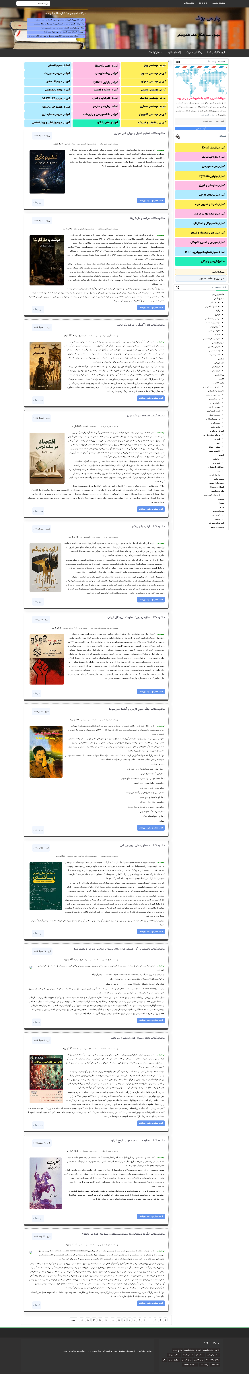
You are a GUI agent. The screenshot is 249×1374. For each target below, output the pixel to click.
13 (100, 1320)
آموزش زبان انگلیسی (192, 1350)
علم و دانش (219, 298)
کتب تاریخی (219, 363)
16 (82, 1320)
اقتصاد (217, 334)
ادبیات (221, 455)
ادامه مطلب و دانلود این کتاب (151, 201)
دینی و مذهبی (218, 479)
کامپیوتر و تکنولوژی (216, 391)
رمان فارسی (186, 1360)
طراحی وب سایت (212, 395)
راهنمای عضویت (194, 52)
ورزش (221, 507)
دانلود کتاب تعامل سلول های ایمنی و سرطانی (138, 1038)
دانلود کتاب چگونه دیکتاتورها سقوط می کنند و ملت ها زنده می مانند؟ (123, 1234)
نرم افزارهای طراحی (211, 435)
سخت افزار (215, 423)
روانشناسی (219, 375)
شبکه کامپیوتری (213, 411)
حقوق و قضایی (214, 346)
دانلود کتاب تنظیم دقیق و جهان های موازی (139, 133)
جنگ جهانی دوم (213, 1355)
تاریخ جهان (216, 371)
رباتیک (217, 310)
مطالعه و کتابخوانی (212, 306)
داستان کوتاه (188, 1355)
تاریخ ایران (216, 367)
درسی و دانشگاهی (212, 318)
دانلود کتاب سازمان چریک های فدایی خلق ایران (136, 617)
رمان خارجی (198, 1360)
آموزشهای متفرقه (216, 523)
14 (94, 1320)
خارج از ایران (214, 475)
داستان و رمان (218, 294)
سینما (221, 503)
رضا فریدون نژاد (174, 1355)
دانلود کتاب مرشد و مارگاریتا (147, 218)
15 (88, 1320)
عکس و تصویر (214, 451)
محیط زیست (218, 511)
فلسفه (221, 379)
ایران (218, 471)
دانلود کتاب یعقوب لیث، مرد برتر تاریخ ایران (138, 1140)
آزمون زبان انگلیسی (211, 1350)
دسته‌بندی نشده (217, 527)
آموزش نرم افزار (217, 431)
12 (106, 1320)
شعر (164, 1360)
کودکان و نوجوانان (216, 487)
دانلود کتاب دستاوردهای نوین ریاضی (142, 845)
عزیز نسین (215, 1365)
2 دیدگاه (36, 693)
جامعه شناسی (214, 350)
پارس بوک (204, 1365)
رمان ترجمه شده (212, 1360)
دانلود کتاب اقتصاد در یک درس (145, 416)
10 (119, 1320)
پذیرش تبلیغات (155, 52)
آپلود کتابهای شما (216, 52)
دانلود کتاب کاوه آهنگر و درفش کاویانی (141, 325)
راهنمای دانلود (174, 52)
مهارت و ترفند (214, 407)
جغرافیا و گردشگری (216, 467)
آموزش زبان (215, 326)
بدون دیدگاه (38, 202)
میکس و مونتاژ (214, 447)
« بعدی (74, 1320)
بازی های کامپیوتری (212, 495)
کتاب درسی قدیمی (190, 1365)
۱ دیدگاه (36, 1022)
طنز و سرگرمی (217, 491)
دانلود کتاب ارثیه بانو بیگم (148, 526)
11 (113, 1320)
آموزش (213, 148)
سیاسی (221, 358)
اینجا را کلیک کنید (208, 115)
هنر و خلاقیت (218, 383)
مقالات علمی (214, 302)
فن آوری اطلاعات (213, 419)
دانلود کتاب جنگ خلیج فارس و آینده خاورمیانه (137, 709)
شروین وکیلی (174, 1360)
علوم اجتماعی (218, 342)
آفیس (218, 443)
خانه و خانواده (214, 354)
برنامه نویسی (214, 399)
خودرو (217, 314)
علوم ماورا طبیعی (216, 483)
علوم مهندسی (214, 330)
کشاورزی (216, 515)
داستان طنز (200, 1355)
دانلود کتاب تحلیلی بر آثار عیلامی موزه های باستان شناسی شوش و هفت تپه (119, 949)
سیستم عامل (214, 415)
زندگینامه (216, 459)
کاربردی (217, 439)
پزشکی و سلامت (213, 322)
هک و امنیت (215, 427)
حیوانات (217, 519)
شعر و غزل (215, 463)
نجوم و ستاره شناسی (211, 338)
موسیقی (220, 499)
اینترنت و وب (215, 403)
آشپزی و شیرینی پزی (211, 387)
